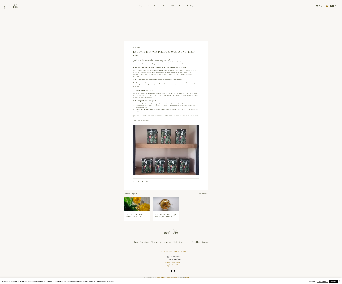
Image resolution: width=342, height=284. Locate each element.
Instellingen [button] (312, 281)
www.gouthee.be (176, 262)
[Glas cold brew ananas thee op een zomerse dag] (137, 204)
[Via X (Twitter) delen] (138, 181)
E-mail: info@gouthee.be (173, 261)
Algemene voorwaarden (171, 277)
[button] (327, 6)
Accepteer (333, 281)
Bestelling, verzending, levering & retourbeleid (173, 251)
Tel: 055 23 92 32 (173, 264)
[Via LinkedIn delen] (142, 181)
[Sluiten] (340, 281)
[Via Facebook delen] (134, 181)
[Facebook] (171, 271)
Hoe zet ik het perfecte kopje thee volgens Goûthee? (165, 215)
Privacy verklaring (161, 277)
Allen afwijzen (322, 281)
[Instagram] (174, 271)
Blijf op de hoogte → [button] (173, 266)
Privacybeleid (110, 281)
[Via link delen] (147, 181)
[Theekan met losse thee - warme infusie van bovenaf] (166, 204)
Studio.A (187, 277)
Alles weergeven (203, 193)
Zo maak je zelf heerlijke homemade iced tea (135, 215)
